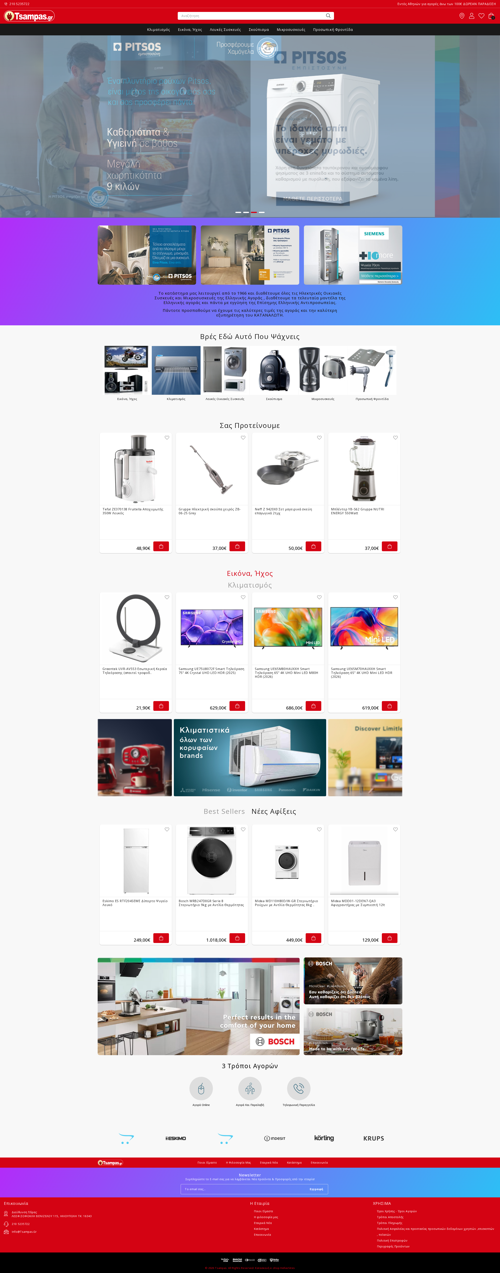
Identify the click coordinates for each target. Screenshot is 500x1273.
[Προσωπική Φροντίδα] (372, 370)
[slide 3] (250, 126)
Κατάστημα (294, 1162)
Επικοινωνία (319, 1162)
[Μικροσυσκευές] (323, 370)
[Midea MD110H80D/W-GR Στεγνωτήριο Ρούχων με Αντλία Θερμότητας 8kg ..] (288, 861)
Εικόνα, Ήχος (127, 399)
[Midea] (373, 1138)
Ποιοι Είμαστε (207, 1162)
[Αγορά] (161, 546)
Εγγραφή (316, 1189)
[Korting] (274, 1138)
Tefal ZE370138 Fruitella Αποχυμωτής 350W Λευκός (133, 511)
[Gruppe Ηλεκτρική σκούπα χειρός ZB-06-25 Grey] (212, 469)
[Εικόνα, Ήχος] (127, 370)
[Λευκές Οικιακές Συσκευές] (225, 370)
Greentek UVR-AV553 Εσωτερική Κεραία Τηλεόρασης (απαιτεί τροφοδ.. (135, 671)
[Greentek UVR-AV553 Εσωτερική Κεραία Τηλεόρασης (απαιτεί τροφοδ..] (136, 628)
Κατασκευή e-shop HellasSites (275, 1268)
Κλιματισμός (176, 399)
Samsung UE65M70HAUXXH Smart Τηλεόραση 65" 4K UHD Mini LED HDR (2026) (361, 673)
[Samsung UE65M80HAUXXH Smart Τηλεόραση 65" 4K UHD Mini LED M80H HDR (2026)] (288, 628)
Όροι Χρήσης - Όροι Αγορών (397, 1211)
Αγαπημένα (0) (481, 16)
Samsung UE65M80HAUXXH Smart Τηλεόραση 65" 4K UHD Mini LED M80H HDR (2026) (286, 673)
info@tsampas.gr (24, 1232)
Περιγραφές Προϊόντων (393, 1246)
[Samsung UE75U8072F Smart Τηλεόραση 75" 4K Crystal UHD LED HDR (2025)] (212, 628)
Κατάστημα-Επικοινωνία (462, 16)
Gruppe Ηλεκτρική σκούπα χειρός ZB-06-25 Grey (210, 511)
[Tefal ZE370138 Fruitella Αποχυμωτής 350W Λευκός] (136, 469)
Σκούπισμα (274, 399)
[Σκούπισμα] (274, 370)
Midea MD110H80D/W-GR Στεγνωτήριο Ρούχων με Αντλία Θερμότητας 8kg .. (286, 903)
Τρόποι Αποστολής (390, 1217)
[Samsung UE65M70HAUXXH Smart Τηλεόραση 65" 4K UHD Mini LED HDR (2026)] (364, 628)
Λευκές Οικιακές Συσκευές (225, 399)
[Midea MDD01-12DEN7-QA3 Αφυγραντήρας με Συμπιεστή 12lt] (364, 861)
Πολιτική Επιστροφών (392, 1240)
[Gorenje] (175, 1138)
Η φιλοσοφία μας (238, 1162)
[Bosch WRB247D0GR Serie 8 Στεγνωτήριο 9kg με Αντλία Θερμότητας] (212, 861)
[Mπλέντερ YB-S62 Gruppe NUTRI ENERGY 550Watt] (364, 469)
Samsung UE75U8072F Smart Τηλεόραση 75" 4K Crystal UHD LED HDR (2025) (211, 671)
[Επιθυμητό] (167, 438)
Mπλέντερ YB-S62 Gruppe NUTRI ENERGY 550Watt (357, 511)
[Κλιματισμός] (176, 370)
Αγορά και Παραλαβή (250, 1105)
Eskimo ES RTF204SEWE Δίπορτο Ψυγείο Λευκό (135, 903)
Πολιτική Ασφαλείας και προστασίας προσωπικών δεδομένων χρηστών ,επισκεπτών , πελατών (435, 1231)
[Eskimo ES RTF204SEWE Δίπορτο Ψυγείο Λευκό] (136, 861)
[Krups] (324, 1138)
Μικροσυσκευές (323, 399)
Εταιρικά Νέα (269, 1162)
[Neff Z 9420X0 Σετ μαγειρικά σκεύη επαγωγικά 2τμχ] (288, 469)
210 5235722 (19, 4)
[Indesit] (225, 1138)
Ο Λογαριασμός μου (472, 16)
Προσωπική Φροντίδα (372, 399)
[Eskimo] (126, 1138)
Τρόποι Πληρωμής (389, 1223)
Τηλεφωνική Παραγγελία (299, 1105)
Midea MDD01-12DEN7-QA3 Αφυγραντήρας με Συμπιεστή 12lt (358, 903)
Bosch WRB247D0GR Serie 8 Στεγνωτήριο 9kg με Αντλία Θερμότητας (211, 903)
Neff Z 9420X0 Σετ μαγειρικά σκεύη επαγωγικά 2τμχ (283, 511)
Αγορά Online (201, 1105)
